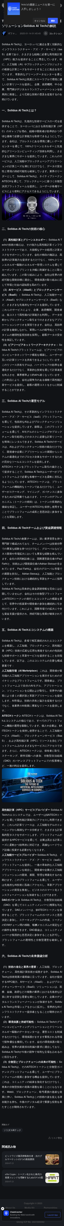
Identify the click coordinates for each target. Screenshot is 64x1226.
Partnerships (50, 1207)
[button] (60, 5)
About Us (10, 1207)
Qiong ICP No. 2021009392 (30, 1221)
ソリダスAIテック (12, 1130)
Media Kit (29, 1207)
